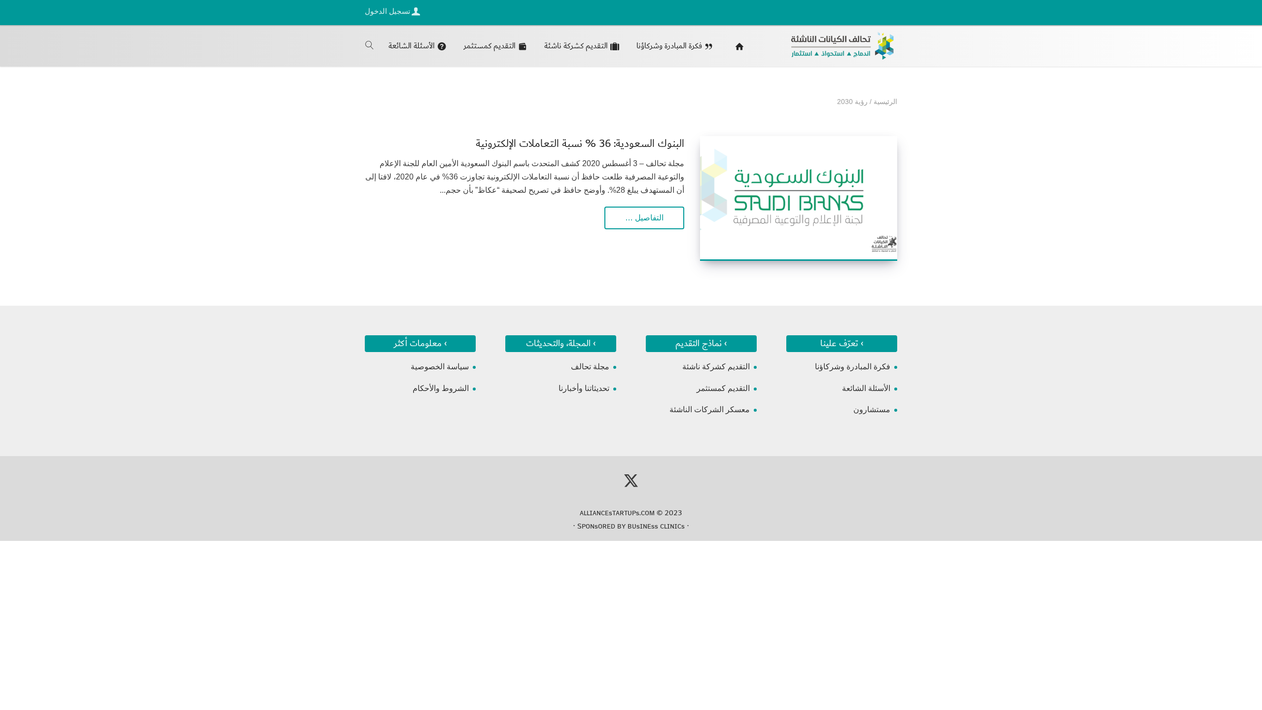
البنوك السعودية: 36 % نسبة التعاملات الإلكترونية (580, 144)
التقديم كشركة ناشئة (716, 366)
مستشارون (871, 409)
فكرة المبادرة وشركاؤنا (852, 366)
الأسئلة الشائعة (866, 388)
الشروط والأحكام (441, 388)
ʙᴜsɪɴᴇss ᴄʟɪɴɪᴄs (656, 526)
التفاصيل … (644, 217)
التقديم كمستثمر (723, 388)
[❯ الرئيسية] (737, 45)
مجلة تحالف (590, 366)
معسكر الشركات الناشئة (709, 409)
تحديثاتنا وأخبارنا (584, 388)
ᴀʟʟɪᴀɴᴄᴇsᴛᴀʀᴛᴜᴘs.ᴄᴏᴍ (617, 512)
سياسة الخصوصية (440, 366)
